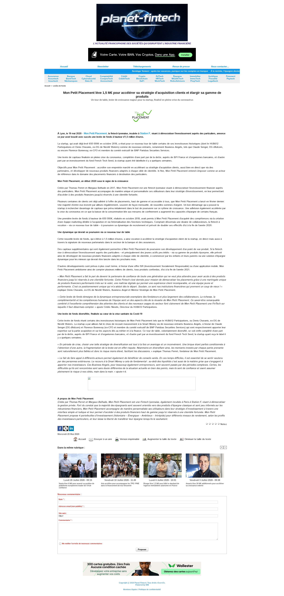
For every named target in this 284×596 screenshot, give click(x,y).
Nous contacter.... (220, 66)
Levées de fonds (59, 86)
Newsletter (103, 66)
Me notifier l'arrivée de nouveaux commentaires (82, 544)
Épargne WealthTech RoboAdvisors (177, 78)
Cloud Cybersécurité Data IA (89, 78)
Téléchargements (142, 66)
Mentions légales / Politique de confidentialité (142, 590)
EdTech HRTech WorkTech (160, 78)
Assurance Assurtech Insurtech (53, 78)
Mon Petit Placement (95, 133)
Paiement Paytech (230, 77)
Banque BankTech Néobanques (70, 78)
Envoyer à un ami (102, 439)
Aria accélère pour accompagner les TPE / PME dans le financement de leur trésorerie (120, 485)
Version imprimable (129, 439)
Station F (145, 133)
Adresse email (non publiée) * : (71, 506)
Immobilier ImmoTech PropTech (195, 78)
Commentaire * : (65, 520)
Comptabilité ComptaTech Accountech (106, 78)
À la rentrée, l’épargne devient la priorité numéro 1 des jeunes (225, 71)
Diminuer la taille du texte (197, 439)
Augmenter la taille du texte (161, 439)
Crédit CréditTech (124, 77)
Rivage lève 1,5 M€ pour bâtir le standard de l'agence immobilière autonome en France (161, 485)
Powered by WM (142, 585)
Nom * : (62, 499)
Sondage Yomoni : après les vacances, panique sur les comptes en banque (153, 71)
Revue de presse (181, 66)
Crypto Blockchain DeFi (142, 78)
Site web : (63, 513)
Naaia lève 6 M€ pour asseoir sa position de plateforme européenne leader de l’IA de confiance (76, 486)
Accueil (64, 66)
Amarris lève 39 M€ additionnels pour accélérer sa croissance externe (205, 485)
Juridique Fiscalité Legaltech (213, 78)
